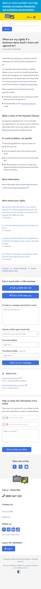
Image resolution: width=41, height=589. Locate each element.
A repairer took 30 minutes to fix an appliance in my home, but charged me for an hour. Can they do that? (20, 241)
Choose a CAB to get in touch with (16, 329)
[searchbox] (20, 23)
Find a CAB (7, 511)
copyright (27, 566)
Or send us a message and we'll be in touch (19, 305)
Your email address (9, 340)
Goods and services (20, 268)
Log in (9, 548)
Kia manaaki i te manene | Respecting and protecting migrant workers (20, 6)
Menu (30, 17)
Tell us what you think (17, 449)
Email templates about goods (13, 385)
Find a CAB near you (21, 295)
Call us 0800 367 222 (21, 288)
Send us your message (20, 362)
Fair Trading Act (16, 58)
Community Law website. (17, 188)
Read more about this (29, 84)
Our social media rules (10, 534)
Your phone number (14, 351)
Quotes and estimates (10, 378)
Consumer (5, 268)
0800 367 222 (13, 496)
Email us (6, 517)
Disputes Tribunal (11, 130)
